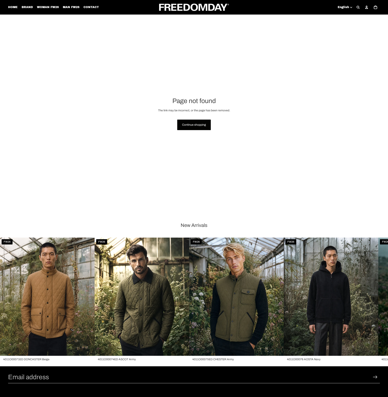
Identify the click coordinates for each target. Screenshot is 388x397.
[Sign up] (375, 377)
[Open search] (358, 7)
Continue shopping (194, 124)
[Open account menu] (366, 7)
